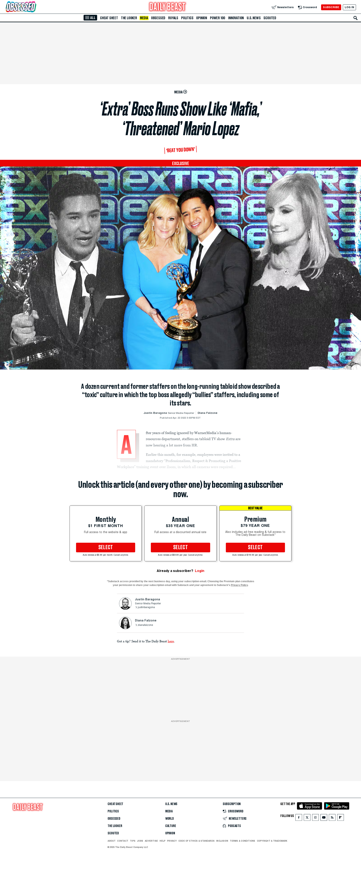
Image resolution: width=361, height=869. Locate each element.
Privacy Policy (239, 585)
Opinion (201, 18)
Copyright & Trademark (272, 841)
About (112, 841)
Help (162, 841)
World (169, 818)
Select (105, 547)
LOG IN (349, 7)
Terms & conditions (242, 841)
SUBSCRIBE (331, 7)
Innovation (236, 18)
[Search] (355, 18)
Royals (173, 18)
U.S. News (254, 18)
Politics (187, 18)
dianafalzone (145, 625)
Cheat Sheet (109, 18)
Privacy (172, 841)
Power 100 (217, 18)
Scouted (269, 18)
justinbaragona (146, 607)
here (171, 641)
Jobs (140, 841)
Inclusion (222, 841)
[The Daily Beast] (167, 7)
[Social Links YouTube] (323, 818)
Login (199, 571)
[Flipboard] (340, 818)
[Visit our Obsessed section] (34, 7)
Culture (170, 826)
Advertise (151, 841)
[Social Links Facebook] (298, 818)
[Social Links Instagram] (315, 818)
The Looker (129, 18)
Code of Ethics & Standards (196, 841)
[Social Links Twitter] (307, 818)
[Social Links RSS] (332, 818)
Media (144, 18)
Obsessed (158, 18)
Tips (132, 841)
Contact (122, 841)
